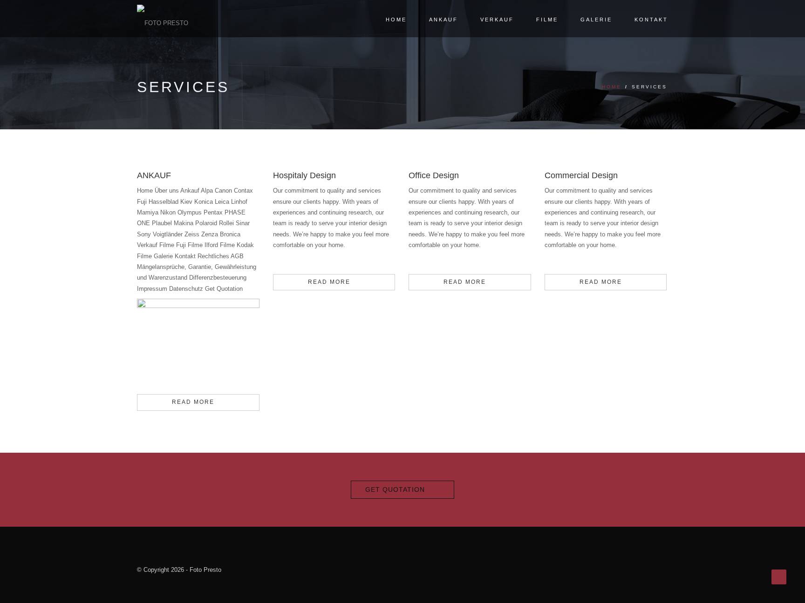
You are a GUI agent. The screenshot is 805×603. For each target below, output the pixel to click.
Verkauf (497, 19)
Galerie (596, 19)
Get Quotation (395, 489)
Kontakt (651, 19)
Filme (547, 19)
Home (396, 19)
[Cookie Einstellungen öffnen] (20, 591)
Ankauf (443, 19)
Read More (193, 402)
